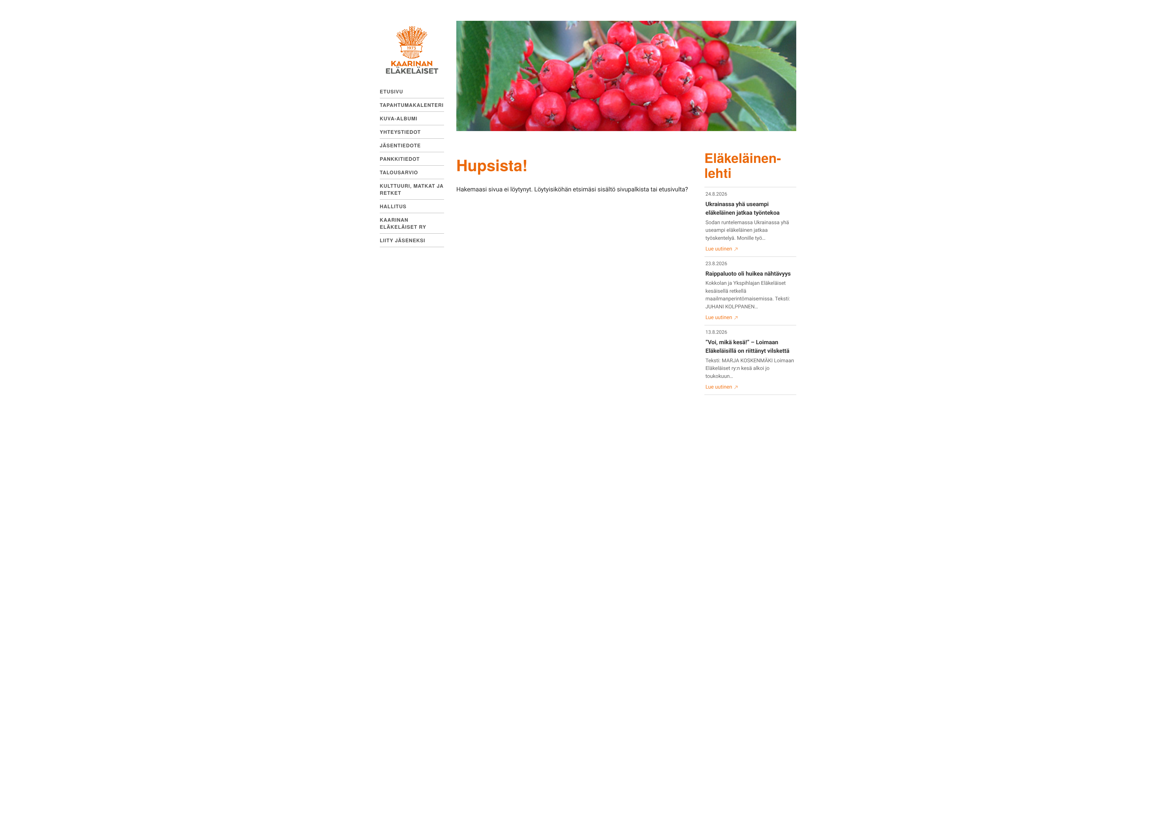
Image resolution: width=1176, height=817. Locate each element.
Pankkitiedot (400, 158)
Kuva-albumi (398, 118)
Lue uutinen (719, 249)
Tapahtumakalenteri (411, 104)
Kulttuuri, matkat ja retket (411, 189)
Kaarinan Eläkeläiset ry (403, 223)
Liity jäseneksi (402, 240)
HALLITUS (393, 206)
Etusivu (391, 91)
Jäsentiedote (400, 145)
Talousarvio (399, 172)
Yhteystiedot (400, 131)
